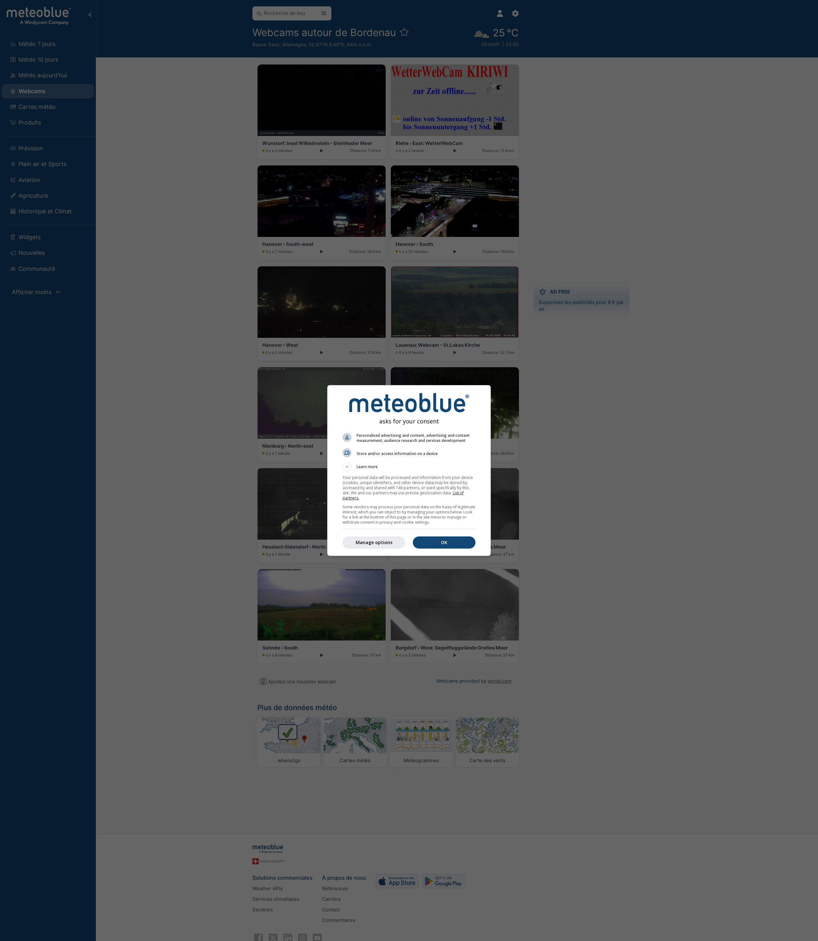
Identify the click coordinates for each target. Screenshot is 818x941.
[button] (409, 466)
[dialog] (409, 470)
